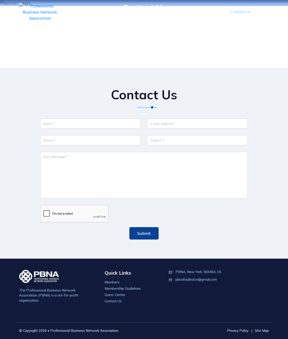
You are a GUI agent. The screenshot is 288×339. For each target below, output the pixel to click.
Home (111, 11)
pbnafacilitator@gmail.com (196, 279)
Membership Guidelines (170, 11)
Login (264, 11)
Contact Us (240, 11)
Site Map (262, 330)
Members (132, 11)
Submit (144, 233)
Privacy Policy (238, 330)
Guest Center (211, 11)
